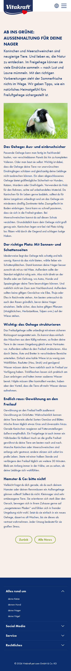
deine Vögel (14, 616)
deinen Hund (14, 604)
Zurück (23, 539)
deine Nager (14, 610)
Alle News (45, 539)
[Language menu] (56, 5)
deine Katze (14, 598)
